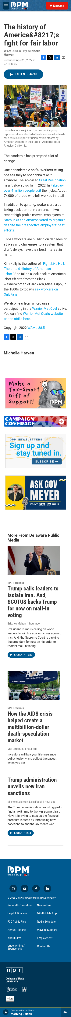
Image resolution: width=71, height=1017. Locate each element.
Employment (44, 938)
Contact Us (43, 946)
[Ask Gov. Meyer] (35, 493)
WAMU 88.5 (36, 328)
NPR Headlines (16, 582)
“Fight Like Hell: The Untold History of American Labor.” (34, 269)
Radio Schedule (46, 921)
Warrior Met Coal (44, 308)
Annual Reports (17, 929)
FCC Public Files (17, 921)
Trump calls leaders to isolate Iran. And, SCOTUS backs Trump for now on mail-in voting (33, 601)
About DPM (14, 938)
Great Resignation (52, 180)
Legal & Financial (17, 913)
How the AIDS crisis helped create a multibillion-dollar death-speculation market (30, 726)
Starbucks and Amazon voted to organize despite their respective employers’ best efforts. (35, 225)
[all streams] (66, 1012)
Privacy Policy (48, 898)
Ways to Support (47, 929)
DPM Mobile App (47, 913)
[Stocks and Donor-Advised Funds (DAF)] (35, 393)
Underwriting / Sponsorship (16, 947)
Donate (58, 5)
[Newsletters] (35, 450)
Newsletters (44, 905)
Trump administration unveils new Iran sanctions (32, 786)
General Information (20, 905)
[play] (5, 1012)
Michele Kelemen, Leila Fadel (25, 801)
